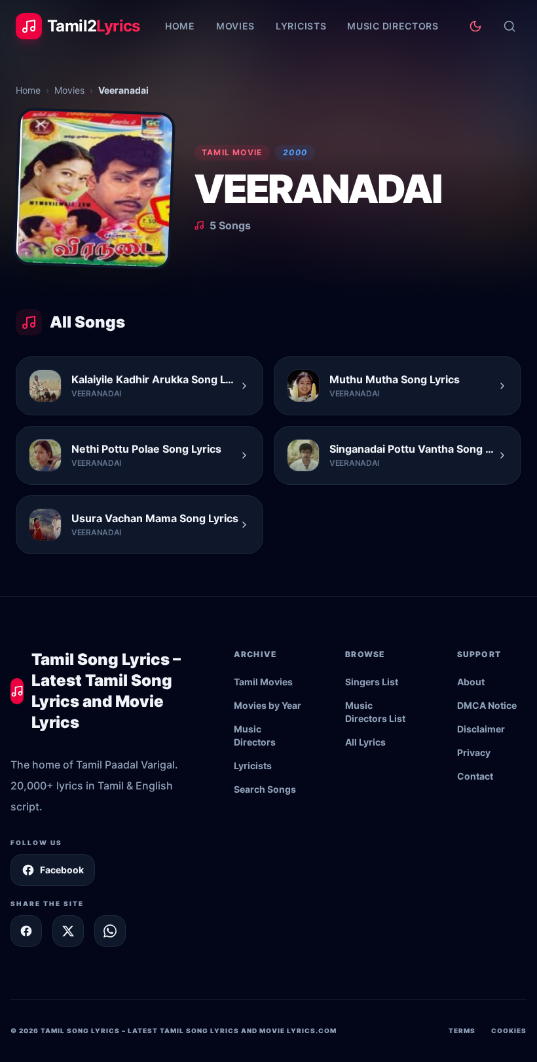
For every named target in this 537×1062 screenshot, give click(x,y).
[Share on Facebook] (26, 931)
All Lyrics (365, 742)
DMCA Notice (487, 705)
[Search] (509, 26)
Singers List (371, 681)
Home (180, 25)
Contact (475, 776)
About (471, 681)
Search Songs (265, 789)
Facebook (62, 869)
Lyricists (301, 25)
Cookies (509, 1030)
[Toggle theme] (475, 26)
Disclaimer (481, 728)
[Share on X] (68, 931)
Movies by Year (267, 705)
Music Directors (393, 25)
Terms (462, 1030)
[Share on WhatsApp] (110, 931)
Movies (235, 25)
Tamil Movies (263, 681)
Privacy (474, 752)
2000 (295, 152)
